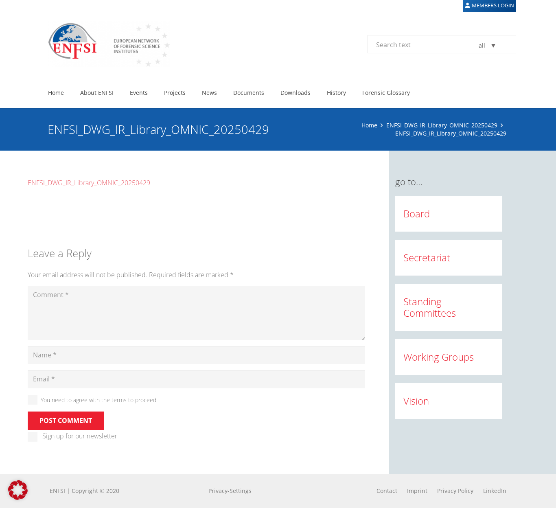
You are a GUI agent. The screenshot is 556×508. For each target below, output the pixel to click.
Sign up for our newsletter (79, 435)
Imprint (417, 491)
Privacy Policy (455, 491)
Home (369, 125)
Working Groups (438, 356)
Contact (387, 491)
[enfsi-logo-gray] (105, 44)
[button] (18, 490)
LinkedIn (494, 491)
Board (416, 213)
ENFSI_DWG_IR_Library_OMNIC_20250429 (441, 125)
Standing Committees (429, 307)
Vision (416, 400)
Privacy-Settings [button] (230, 491)
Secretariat (426, 257)
